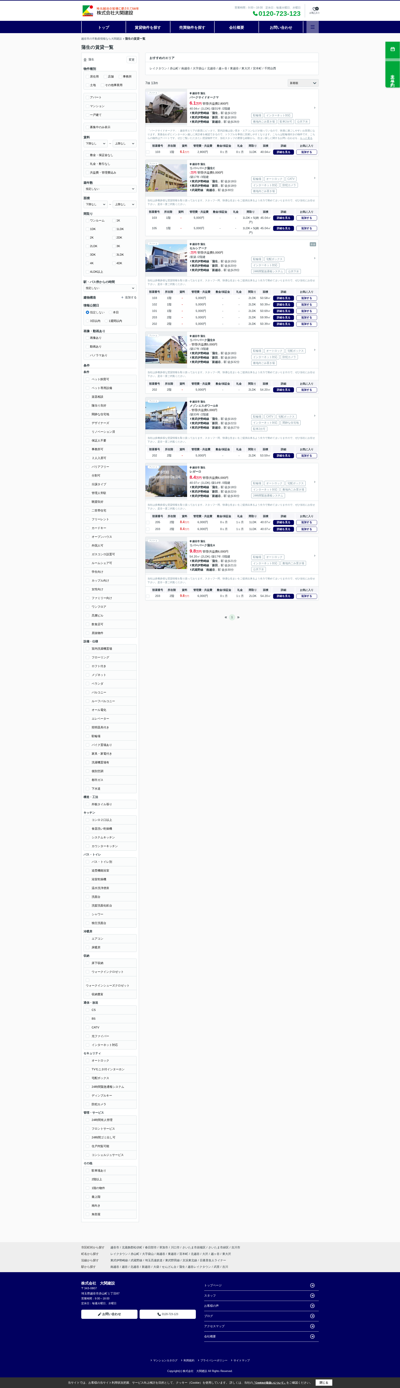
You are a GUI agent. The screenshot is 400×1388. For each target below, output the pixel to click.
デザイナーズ (100, 423)
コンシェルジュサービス (108, 1155)
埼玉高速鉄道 (154, 1260)
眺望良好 (97, 501)
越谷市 (196, 93)
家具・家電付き (102, 753)
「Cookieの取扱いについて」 (269, 1382)
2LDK (93, 246)
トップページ (213, 1285)
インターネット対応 (105, 1045)
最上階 (96, 1196)
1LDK (120, 229)
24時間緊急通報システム (108, 1086)
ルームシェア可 (102, 563)
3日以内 (95, 321)
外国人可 (97, 545)
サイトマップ (242, 1360)
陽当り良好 (99, 405)
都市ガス (97, 780)
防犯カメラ (99, 1104)
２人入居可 (99, 458)
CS (94, 1010)
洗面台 (96, 896)
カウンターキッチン (105, 846)
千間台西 (270, 68)
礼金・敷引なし (100, 163)
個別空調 (97, 771)
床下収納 (97, 963)
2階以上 (97, 1179)
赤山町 (174, 68)
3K (118, 246)
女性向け (97, 589)
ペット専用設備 (102, 388)
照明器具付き (100, 727)
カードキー (99, 528)
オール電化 (99, 710)
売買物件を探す (192, 27)
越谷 (125, 1266)
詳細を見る (283, 152)
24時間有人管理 (102, 1120)
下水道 (96, 788)
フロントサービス (103, 1128)
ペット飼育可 (100, 379)
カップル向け (100, 580)
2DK (119, 237)
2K (92, 237)
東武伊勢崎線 (200, 113)
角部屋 (96, 1214)
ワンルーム (97, 220)
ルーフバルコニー (103, 701)
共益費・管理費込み (103, 172)
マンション (97, 106)
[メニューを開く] (313, 27)
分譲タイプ (99, 484)
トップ (103, 27)
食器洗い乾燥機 (102, 828)
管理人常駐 (99, 493)
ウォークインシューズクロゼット (108, 985)
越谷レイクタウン (199, 1266)
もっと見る (306, 138)
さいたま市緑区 (218, 1247)
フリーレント (100, 519)
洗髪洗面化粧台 (102, 905)
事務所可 (97, 449)
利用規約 (189, 1360)
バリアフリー (100, 466)
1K (118, 220)
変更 (132, 59)
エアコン (97, 938)
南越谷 (185, 68)
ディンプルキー (102, 1095)
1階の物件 (98, 1188)
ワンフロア (99, 606)
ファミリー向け (102, 598)
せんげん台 (169, 1266)
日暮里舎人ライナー (213, 1260)
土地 (93, 85)
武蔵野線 (197, 190)
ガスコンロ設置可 (103, 554)
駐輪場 (96, 736)
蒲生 (202, 93)
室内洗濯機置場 (102, 648)
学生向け (97, 571)
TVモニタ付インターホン (108, 1069)
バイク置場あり (102, 745)
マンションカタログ (165, 1360)
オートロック (100, 1060)
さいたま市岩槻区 (194, 1247)
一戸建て (96, 114)
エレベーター (100, 718)
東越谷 (234, 68)
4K (92, 263)
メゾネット (99, 674)
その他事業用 (113, 85)
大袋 (156, 1266)
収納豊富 (97, 994)
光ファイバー (100, 1036)
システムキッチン (103, 837)
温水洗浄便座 (100, 888)
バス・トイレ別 (102, 861)
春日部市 (151, 1247)
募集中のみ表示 (100, 127)
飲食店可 (97, 624)
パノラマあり (99, 355)
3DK (93, 254)
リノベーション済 (103, 431)
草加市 (163, 1247)
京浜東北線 (190, 1260)
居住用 (94, 76)
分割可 (96, 475)
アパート (96, 97)
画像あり (96, 337)
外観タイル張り (102, 804)
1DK (93, 229)
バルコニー (99, 692)
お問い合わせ (281, 27)
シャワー (97, 914)
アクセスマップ (214, 1326)
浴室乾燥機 (99, 879)
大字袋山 (198, 68)
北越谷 (211, 68)
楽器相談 (97, 396)
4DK (119, 263)
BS (93, 1018)
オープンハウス (102, 536)
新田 (215, 117)
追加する (306, 152)
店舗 (111, 76)
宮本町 (257, 68)
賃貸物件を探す (148, 27)
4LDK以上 (96, 271)
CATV (95, 1027)
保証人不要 (99, 440)
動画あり (96, 346)
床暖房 (96, 947)
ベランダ (97, 683)
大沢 (205, 1253)
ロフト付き (99, 666)
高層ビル (97, 615)
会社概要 (236, 27)
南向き (96, 1205)
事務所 (127, 76)
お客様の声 (211, 1305)
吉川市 (235, 1247)
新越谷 (216, 121)
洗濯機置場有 (100, 762)
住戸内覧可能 (100, 1146)
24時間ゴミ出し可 (103, 1137)
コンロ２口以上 (102, 820)
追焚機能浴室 (100, 870)
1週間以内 (115, 321)
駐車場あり (99, 1170)
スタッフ (210, 1295)
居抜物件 (97, 633)
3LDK (120, 254)
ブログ (208, 1316)
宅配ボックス (100, 1078)
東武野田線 (173, 1260)
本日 (116, 312)
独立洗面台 (99, 923)
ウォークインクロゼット (108, 971)
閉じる (324, 1382)
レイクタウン (158, 68)
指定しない (97, 312)
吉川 (225, 1266)
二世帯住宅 (99, 510)
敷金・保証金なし (101, 155)
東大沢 (245, 68)
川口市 (175, 1247)
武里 (217, 1266)
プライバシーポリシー (214, 1360)
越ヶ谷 (223, 68)
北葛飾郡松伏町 (132, 1247)
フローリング (100, 657)
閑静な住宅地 (100, 414)
